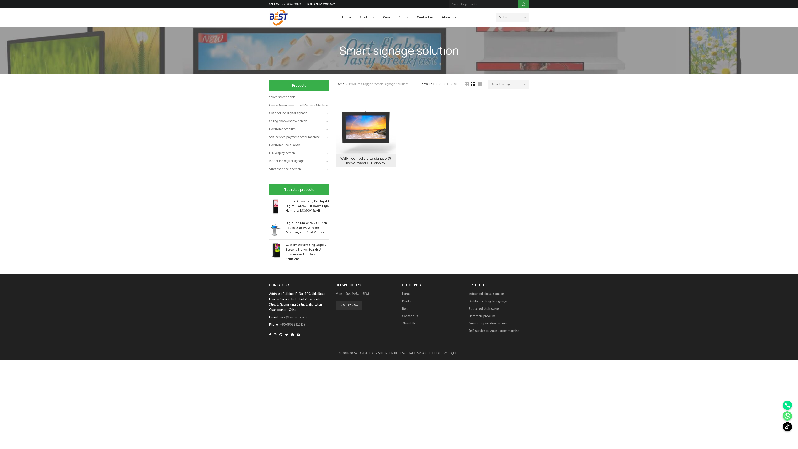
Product (408, 301)
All (455, 84)
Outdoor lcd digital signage (288, 113)
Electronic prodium (282, 129)
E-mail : (288, 317)
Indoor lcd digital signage (286, 161)
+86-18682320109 (292, 324)
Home (340, 84)
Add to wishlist (388, 101)
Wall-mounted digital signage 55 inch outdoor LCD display (365, 160)
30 (448, 84)
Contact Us (410, 316)
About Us (408, 323)
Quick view (388, 121)
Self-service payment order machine (294, 137)
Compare (388, 111)
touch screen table (282, 97)
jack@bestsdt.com (324, 4)
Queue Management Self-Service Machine (298, 105)
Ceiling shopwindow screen (288, 121)
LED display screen (282, 153)
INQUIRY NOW (349, 305)
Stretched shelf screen (285, 169)
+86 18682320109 (291, 4)
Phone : (287, 324)
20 (440, 84)
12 (432, 84)
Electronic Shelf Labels (284, 145)
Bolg (405, 309)
